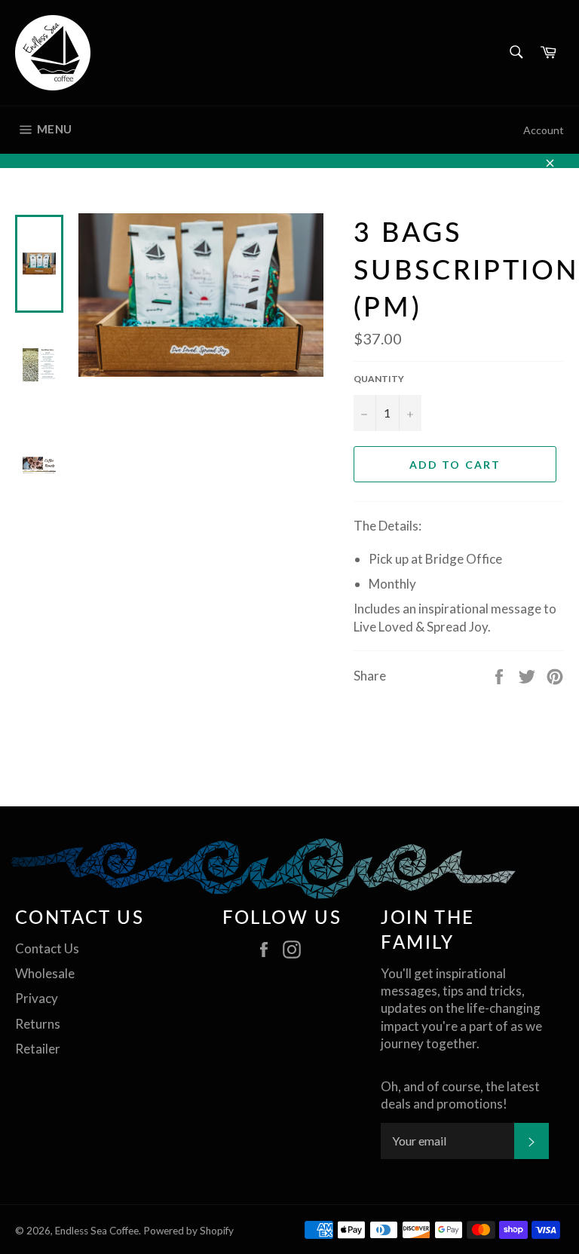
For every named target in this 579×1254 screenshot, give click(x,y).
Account (543, 130)
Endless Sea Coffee (97, 1231)
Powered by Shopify (188, 1231)
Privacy (36, 998)
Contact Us (47, 948)
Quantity (379, 378)
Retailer (37, 1049)
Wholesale (45, 973)
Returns (37, 1024)
